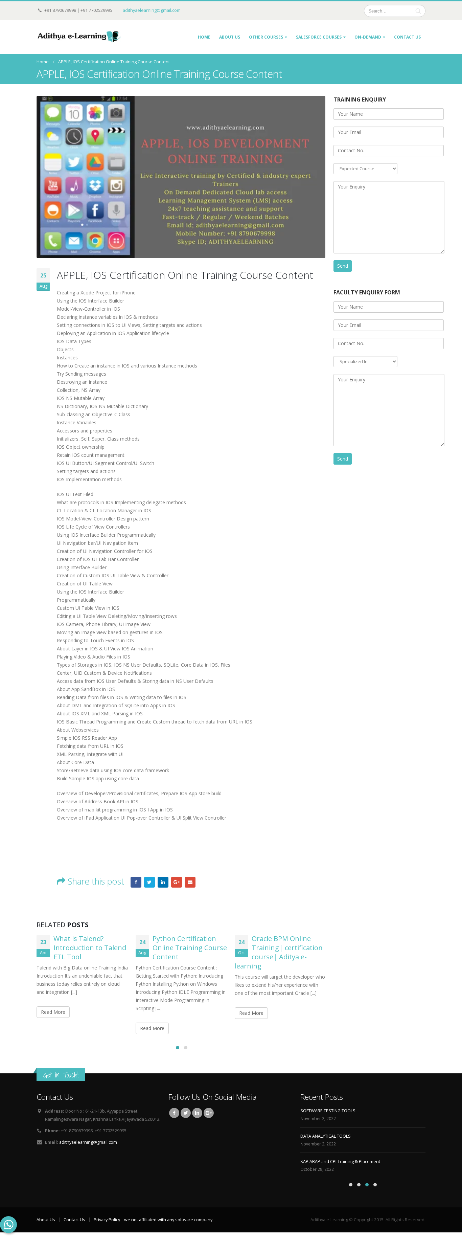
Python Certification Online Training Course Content (190, 947)
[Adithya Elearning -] (79, 37)
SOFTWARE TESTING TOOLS (327, 1111)
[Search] (418, 11)
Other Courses (266, 37)
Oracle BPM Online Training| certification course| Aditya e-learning (279, 952)
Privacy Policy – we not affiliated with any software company (153, 1220)
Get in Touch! (60, 1074)
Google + (176, 882)
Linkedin (197, 1113)
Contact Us (407, 37)
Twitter (149, 882)
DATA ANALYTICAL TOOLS (325, 1136)
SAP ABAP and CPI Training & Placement (340, 1161)
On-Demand (367, 37)
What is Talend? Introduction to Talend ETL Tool (89, 947)
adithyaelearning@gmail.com (152, 10)
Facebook (136, 882)
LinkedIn (163, 882)
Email (190, 882)
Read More (53, 1012)
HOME (204, 37)
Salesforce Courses (319, 37)
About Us (229, 37)
